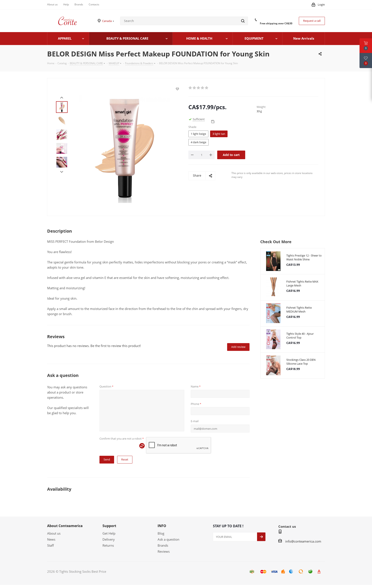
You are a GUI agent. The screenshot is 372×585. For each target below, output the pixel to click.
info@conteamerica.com (303, 541)
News (51, 539)
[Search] (243, 21)
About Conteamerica (65, 525)
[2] (194, 88)
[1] (190, 88)
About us (53, 533)
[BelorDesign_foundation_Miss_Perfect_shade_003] (124, 149)
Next (61, 172)
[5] (207, 88)
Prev (61, 97)
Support (109, 525)
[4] (203, 88)
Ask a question (168, 539)
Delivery (108, 539)
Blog (161, 533)
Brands (163, 545)
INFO (162, 525)
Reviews (164, 551)
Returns (108, 545)
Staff (50, 545)
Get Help (108, 533)
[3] (199, 88)
